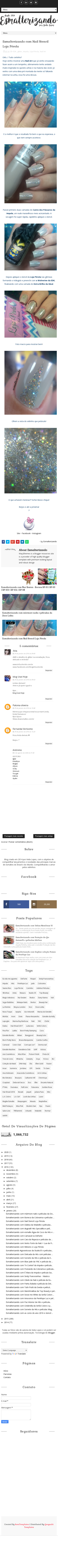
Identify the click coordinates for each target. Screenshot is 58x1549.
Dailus (5, 1026)
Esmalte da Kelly (48, 1016)
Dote (20, 1016)
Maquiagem (22, 1101)
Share (10, 627)
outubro (10, 1177)
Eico (29, 1082)
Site (18, 533)
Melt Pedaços (8, 1106)
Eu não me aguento (10, 979)
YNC (39, 1021)
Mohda (5, 1016)
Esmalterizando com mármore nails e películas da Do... (30, 1213)
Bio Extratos (7, 1078)
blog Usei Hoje (20, 676)
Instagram (36, 533)
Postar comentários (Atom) (20, 842)
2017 (6, 1163)
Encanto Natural (47, 1082)
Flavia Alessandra (32, 1016)
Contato (7, 1377)
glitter (19, 51)
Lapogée (6, 1021)
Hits (12, 983)
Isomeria (13, 1068)
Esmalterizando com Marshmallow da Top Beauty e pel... (31, 1291)
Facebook (26, 533)
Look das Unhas (29, 1096)
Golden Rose (47, 1087)
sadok (5, 1115)
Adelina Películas (43, 988)
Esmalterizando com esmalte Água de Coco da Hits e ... (30, 1232)
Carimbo (29, 988)
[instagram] (36, 2)
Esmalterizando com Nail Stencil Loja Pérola (24, 638)
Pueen (48, 1106)
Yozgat (15, 773)
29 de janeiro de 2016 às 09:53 (24, 680)
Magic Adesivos (8, 997)
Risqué (33, 979)
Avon (13, 1016)
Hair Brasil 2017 (17, 1026)
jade (33, 983)
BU (53, 1059)
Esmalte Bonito (8, 1035)
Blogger (51, 1332)
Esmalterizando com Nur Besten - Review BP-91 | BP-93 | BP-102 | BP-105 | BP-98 (28, 588)
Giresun (16, 771)
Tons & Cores (8, 1059)
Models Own (31, 1106)
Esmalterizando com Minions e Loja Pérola (25, 1247)
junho (9, 1192)
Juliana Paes (39, 1092)
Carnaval (6, 1045)
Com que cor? (29, 1045)
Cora (42, 1030)
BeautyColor (41, 1035)
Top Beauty (43, 993)
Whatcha (19, 1059)
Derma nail (42, 1045)
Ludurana (29, 1026)
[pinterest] (31, 2)
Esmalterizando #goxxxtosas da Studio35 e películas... (29, 1250)
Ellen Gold (39, 1063)
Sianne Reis (7, 988)
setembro (10, 1181)
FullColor (24, 1087)
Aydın (15, 778)
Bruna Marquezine (26, 1040)
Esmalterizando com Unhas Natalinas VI (34, 926)
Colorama (42, 983)
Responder (48, 670)
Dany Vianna (42, 997)
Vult (52, 997)
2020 (6, 1152)
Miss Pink (19, 1106)
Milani (19, 1035)
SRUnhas (6, 993)
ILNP (35, 1049)
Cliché (47, 1021)
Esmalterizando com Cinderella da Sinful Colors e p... (29, 1305)
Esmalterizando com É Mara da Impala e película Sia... (29, 1272)
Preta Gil (46, 1054)
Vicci (30, 1007)
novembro (11, 1174)
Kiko (48, 1092)
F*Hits (5, 1087)
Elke (36, 1082)
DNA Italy (22, 1063)
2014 (6, 1322)
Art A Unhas (42, 1073)
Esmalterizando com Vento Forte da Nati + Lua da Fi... (29, 1243)
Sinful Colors (41, 1026)
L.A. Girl (17, 1096)
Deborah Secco (19, 1082)
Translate (22, 1353)
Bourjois (18, 1078)
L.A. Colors (7, 1096)
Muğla (15, 763)
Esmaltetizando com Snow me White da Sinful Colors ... (30, 1294)
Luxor (41, 1096)
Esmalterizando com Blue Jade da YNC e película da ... (29, 1261)
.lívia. (15, 650)
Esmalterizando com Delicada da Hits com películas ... (29, 1254)
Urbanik (28, 1111)
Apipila (18, 1012)
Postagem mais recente (13, 836)
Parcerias (8, 1374)
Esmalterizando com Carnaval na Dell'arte (24, 1236)
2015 (6, 1318)
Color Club (17, 1045)
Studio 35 (32, 993)
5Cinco (46, 1059)
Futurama (35, 1087)
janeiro (9, 1210)
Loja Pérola (34, 51)
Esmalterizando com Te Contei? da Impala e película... (29, 1265)
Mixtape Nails (22, 1002)
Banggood (29, 1035)
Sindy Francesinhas (46, 979)
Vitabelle (38, 1111)
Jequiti (29, 1092)
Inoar (5, 1068)
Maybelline (43, 1101)
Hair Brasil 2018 (9, 1092)
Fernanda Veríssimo (23, 728)
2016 (6, 1167)
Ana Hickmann (8, 1073)
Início (6, 1371)
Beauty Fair (43, 1002)
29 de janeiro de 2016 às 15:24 (24, 732)
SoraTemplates (22, 1524)
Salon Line (6, 1111)
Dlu (31, 1063)
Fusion (49, 1063)
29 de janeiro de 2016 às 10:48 (24, 708)
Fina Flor (6, 1030)
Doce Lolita (39, 1007)
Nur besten (22, 997)
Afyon (15, 766)
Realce (32, 997)
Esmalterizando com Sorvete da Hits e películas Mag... (29, 1309)
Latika (14, 1030)
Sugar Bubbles (8, 1002)
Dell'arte (24, 979)
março (9, 1203)
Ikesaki (20, 1092)
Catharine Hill (30, 1078)
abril (8, 1199)
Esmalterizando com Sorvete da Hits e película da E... (29, 1258)
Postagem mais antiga (44, 836)
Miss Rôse (22, 1054)
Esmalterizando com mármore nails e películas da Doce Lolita (27, 614)
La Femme (6, 1007)
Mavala (32, 1101)
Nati (33, 1021)
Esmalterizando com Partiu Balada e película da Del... (29, 1283)
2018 (6, 1159)
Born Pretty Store (9, 1040)
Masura (22, 993)
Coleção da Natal (9, 1063)
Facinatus (14, 1087)
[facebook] (21, 2)
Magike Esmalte (8, 1101)
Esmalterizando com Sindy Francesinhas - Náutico (28, 1276)
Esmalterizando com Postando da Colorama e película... (30, 1269)
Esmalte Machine (9, 1049)
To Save (47, 1068)
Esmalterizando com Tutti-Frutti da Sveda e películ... (28, 1287)
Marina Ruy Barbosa (20, 1021)
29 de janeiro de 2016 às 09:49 (24, 654)
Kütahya (16, 761)
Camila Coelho (42, 1040)
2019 (6, 1156)
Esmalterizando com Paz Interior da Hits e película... (28, 1302)
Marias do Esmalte (44, 1012)
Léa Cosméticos (9, 1054)
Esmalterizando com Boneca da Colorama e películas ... (30, 1217)
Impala (26, 51)
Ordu (15, 768)
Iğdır (14, 759)
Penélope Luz (23, 983)
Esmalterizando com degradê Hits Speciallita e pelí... (28, 1228)
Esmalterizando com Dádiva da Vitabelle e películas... (29, 1224)
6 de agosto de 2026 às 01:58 (24, 753)
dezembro (11, 1170)
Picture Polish (34, 1054)
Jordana (23, 1068)
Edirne (15, 776)
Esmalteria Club (24, 1049)
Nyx (40, 1106)
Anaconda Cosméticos (25, 1073)
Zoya (38, 1059)
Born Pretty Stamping (28, 1030)
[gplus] (26, 2)
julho (8, 1188)
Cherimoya (43, 1078)
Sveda (38, 1068)
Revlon (33, 1002)
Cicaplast (6, 1082)
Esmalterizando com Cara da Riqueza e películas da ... (29, 1239)
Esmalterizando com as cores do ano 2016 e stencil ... (29, 1313)
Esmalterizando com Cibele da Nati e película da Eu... (29, 1280)
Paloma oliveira (20, 705)
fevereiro (10, 1207)
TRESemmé (18, 1111)
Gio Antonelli (29, 1012)
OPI (31, 1068)
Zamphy (29, 1059)
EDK (14, 51)
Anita (14, 993)
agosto (9, 1185)
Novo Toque (7, 1012)
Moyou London (19, 1007)
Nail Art (43, 51)
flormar (48, 1111)
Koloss (43, 1049)
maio (8, 1196)
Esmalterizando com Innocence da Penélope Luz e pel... (30, 1298)
